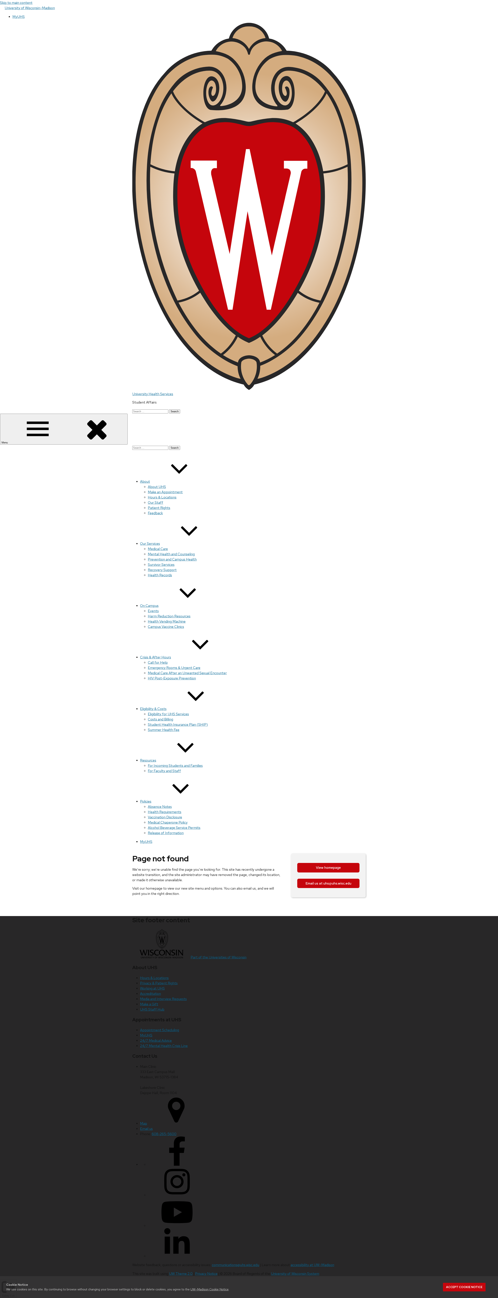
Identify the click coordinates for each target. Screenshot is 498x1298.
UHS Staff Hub (152, 1009)
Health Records (160, 575)
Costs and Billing (160, 719)
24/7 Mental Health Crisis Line (164, 1045)
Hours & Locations (162, 497)
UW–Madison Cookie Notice (209, 1289)
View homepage (328, 867)
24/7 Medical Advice (156, 1040)
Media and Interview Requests (163, 999)
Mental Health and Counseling (171, 554)
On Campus (149, 605)
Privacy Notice (206, 1273)
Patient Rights (159, 508)
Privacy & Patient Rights (159, 983)
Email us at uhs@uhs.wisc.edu (328, 883)
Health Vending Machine (167, 621)
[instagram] (177, 1195)
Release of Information (166, 833)
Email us (146, 1128)
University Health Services (152, 394)
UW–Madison (30, 8)
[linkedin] (177, 1256)
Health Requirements (164, 812)
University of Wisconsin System (295, 1273)
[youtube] (177, 1225)
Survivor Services (161, 564)
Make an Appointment (165, 492)
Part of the (218, 957)
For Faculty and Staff (164, 771)
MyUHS (18, 16)
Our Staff (155, 502)
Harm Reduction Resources (169, 616)
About (145, 481)
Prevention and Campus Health (172, 559)
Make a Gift (149, 1004)
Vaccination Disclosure (165, 817)
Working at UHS (152, 988)
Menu (5, 442)
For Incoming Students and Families (175, 765)
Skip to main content (16, 2)
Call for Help (158, 662)
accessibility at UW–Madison (312, 1265)
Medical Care (158, 549)
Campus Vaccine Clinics (166, 626)
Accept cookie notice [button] (464, 1287)
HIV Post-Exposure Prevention (172, 678)
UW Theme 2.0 (181, 1273)
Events (153, 611)
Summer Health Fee (163, 730)
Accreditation (150, 993)
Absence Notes (160, 806)
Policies (145, 801)
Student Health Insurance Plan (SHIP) (178, 724)
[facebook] (177, 1164)
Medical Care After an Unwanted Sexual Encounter (187, 673)
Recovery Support (162, 570)
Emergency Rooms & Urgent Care (174, 667)
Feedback (155, 513)
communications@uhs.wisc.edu (235, 1265)
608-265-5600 (164, 1134)
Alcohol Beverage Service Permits (174, 827)
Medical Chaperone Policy (168, 822)
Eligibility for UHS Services (168, 714)
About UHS (157, 486)
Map (143, 1123)
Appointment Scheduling (159, 1030)
